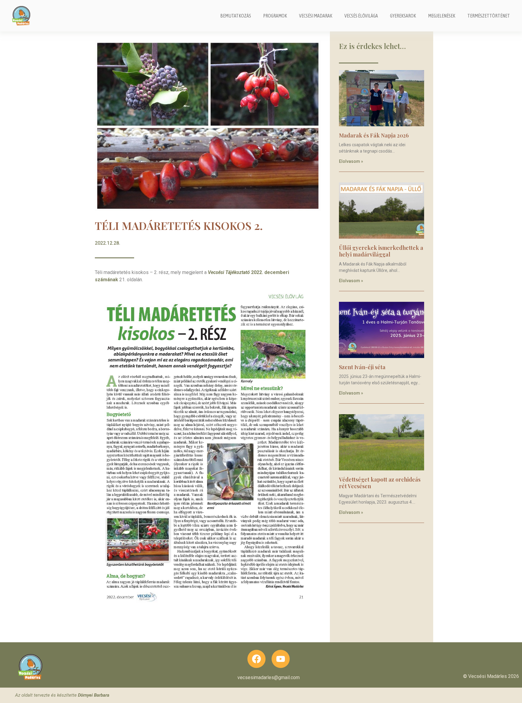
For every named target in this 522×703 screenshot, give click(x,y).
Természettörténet (488, 15)
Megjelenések (441, 15)
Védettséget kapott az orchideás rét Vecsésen (379, 483)
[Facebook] (256, 659)
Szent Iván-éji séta (362, 367)
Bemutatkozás (235, 15)
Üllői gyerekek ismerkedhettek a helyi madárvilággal (381, 251)
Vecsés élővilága (361, 15)
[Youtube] (281, 659)
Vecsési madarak (315, 15)
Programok (275, 15)
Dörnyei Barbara (93, 695)
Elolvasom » (351, 161)
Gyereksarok (403, 15)
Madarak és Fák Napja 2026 (374, 135)
